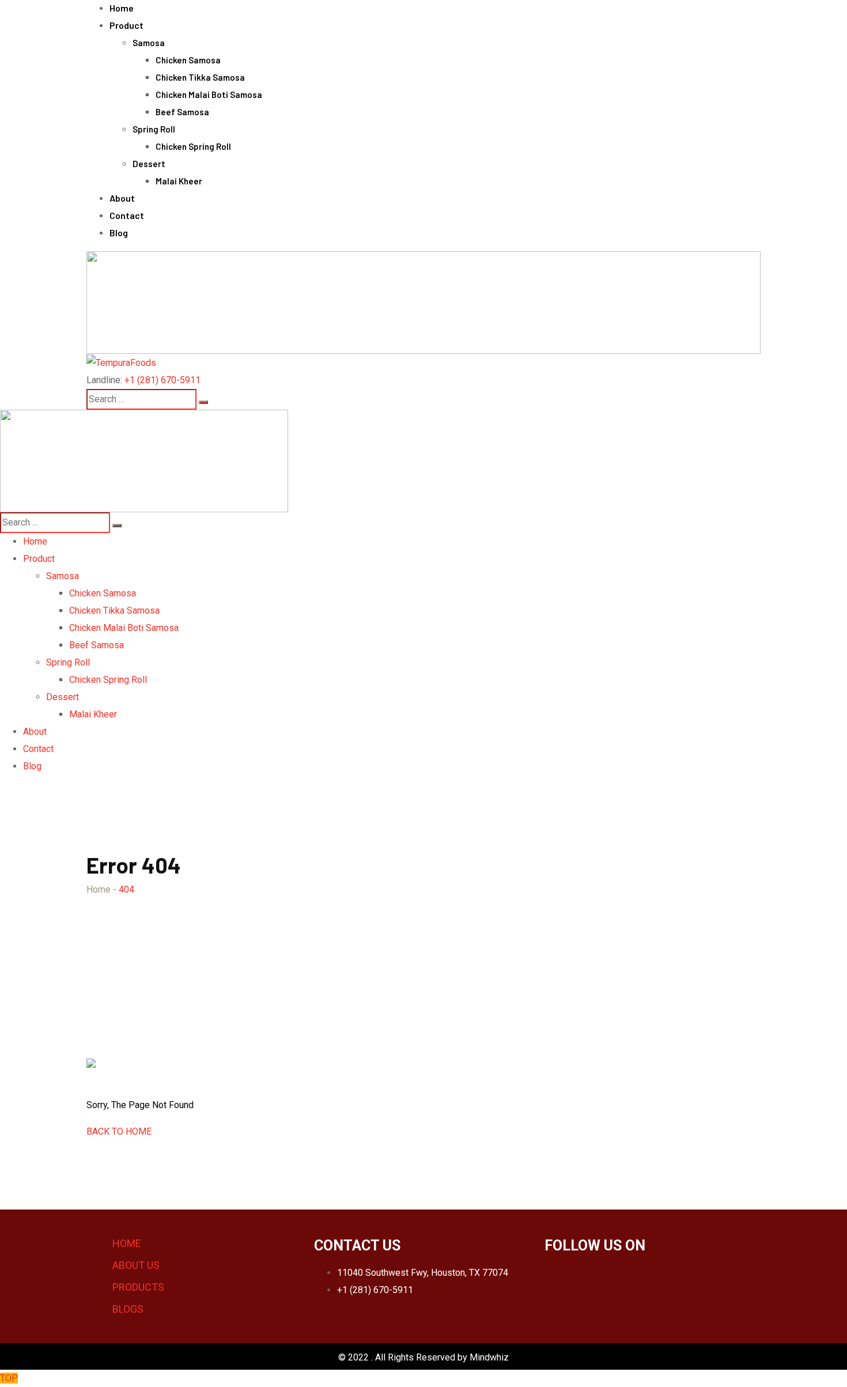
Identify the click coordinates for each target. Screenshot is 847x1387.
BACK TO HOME (119, 1131)
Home (121, 7)
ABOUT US (136, 1265)
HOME (126, 1243)
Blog (118, 232)
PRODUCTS (138, 1287)
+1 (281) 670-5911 (162, 380)
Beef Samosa (182, 112)
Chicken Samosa (188, 60)
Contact (126, 215)
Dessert (149, 163)
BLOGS (127, 1309)
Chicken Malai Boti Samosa (209, 94)
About (122, 197)
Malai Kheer (179, 181)
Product (126, 25)
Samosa (149, 42)
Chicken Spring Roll (193, 146)
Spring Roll (154, 129)
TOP (9, 1378)
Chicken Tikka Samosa (200, 77)
